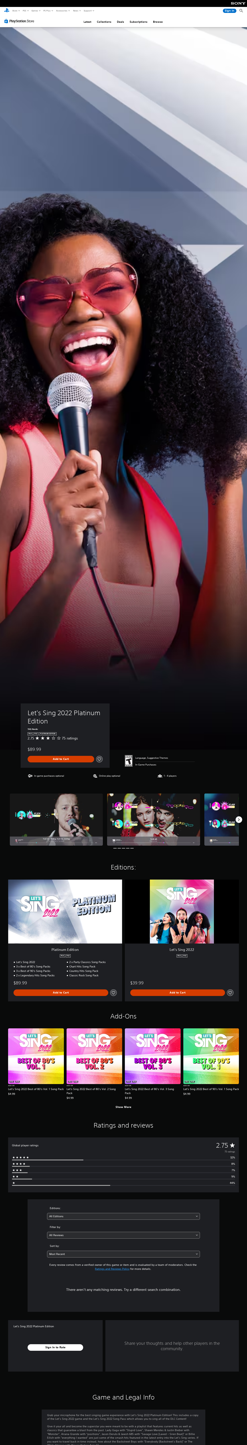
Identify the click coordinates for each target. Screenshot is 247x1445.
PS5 (24, 10)
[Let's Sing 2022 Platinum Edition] (56, 819)
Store (14, 10)
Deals (120, 22)
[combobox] (123, 1216)
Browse (158, 22)
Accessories (61, 10)
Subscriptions (138, 22)
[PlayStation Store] (20, 21)
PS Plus (47, 10)
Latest (87, 22)
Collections (104, 22)
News (75, 10)
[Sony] (238, 6)
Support (87, 10)
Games (34, 10)
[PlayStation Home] (6, 11)
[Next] (239, 819)
